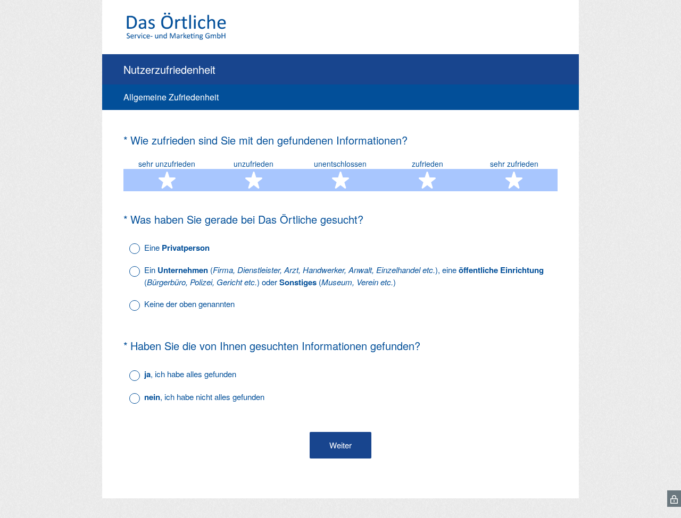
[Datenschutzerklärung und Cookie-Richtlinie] (674, 498)
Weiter (340, 445)
